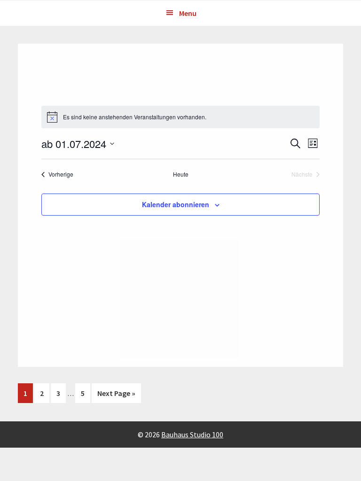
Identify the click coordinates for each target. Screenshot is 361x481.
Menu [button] (187, 13)
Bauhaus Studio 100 (192, 434)
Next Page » (116, 395)
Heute (180, 174)
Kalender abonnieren (175, 204)
